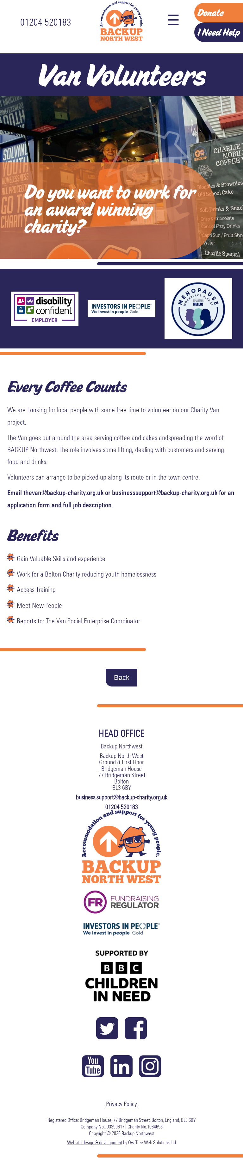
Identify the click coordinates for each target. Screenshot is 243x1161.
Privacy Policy (121, 1103)
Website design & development (94, 1142)
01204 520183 (45, 22)
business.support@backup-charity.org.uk (121, 797)
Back (121, 677)
